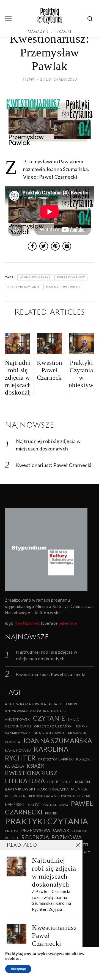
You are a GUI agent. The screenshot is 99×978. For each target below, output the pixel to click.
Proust (12, 831)
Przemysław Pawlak (63, 287)
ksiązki (84, 759)
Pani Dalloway (55, 805)
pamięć (33, 805)
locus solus (60, 782)
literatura (25, 781)
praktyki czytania (23, 287)
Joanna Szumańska (57, 741)
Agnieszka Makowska (25, 704)
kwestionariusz (71, 277)
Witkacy (83, 852)
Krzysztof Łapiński (56, 759)
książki (36, 766)
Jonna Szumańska (35, 277)
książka (14, 765)
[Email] (66, 246)
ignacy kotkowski (48, 733)
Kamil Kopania (18, 750)
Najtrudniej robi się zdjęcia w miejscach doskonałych (54, 872)
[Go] (90, 18)
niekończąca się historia (51, 796)
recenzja (35, 837)
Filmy (29, 80)
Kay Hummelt (27, 623)
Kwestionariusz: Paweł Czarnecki (54, 465)
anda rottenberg (63, 704)
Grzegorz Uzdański (53, 726)
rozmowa (66, 837)
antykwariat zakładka (27, 711)
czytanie (49, 718)
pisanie (51, 813)
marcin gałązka (53, 789)
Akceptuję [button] (18, 969)
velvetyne (68, 623)
